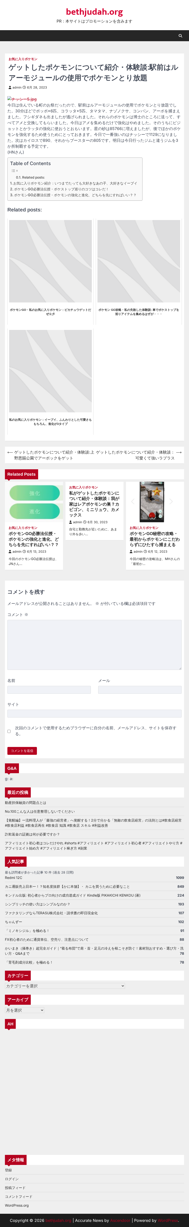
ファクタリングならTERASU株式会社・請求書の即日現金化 (51, 913)
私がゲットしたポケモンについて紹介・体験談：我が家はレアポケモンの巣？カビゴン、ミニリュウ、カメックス (94, 504)
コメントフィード (18, 1196)
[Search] (180, 35)
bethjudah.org (94, 12)
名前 (11, 680)
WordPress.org (17, 1205)
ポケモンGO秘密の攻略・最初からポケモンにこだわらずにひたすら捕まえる (155, 539)
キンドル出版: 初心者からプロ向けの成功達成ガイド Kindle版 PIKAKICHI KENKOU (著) (73, 895)
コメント (17, 614)
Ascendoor (120, 1220)
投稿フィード (15, 1188)
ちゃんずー (13, 922)
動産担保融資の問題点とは (25, 802)
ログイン (12, 1179)
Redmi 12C (13, 877)
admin (17, 87)
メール (104, 680)
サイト (13, 704)
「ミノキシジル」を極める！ (27, 930)
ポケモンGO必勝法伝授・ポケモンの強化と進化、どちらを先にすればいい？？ (75, 195)
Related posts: (33, 177)
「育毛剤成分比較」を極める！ (29, 962)
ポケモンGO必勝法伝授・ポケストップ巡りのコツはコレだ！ (61, 189)
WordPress (168, 1220)
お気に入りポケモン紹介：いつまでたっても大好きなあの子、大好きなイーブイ (75, 183)
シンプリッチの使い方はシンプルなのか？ (37, 904)
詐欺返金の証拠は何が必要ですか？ (32, 834)
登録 (8, 1170)
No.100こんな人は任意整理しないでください (40, 811)
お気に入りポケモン (23, 59)
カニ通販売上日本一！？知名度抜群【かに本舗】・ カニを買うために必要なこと (67, 886)
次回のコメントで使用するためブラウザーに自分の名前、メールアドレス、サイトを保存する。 (95, 730)
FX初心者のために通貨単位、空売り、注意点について (47, 939)
